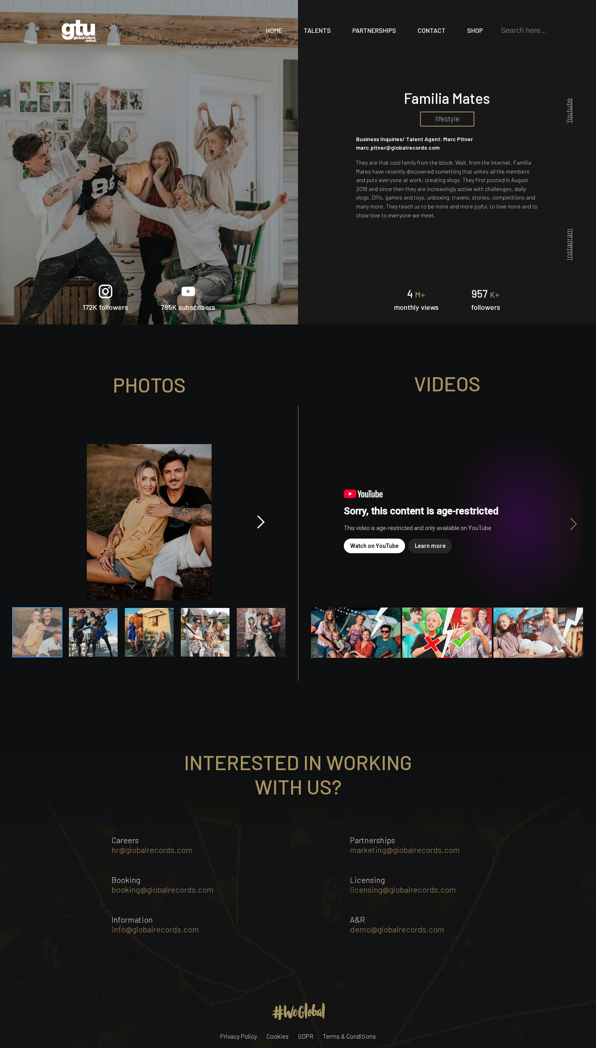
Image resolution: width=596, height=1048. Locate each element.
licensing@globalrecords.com (403, 889)
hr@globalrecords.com (152, 850)
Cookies (277, 1036)
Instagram (568, 244)
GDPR (305, 1036)
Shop (475, 30)
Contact (432, 30)
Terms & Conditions (349, 1036)
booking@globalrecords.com (162, 889)
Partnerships (374, 30)
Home (274, 30)
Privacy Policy (238, 1036)
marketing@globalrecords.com (405, 850)
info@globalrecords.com (155, 929)
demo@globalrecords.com (397, 929)
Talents (317, 30)
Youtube (568, 110)
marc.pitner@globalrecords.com (397, 147)
